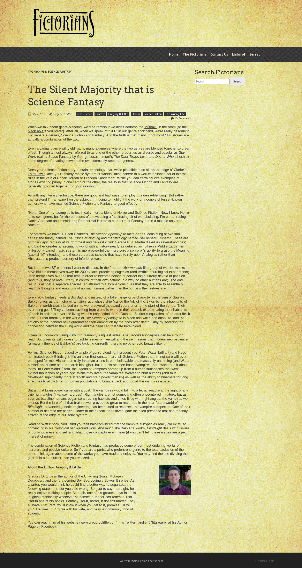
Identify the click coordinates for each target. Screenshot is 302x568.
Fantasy (100, 114)
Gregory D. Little (62, 114)
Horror (136, 114)
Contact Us (219, 54)
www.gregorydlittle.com (98, 522)
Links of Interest (246, 54)
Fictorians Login (264, 561)
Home (174, 54)
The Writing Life (175, 114)
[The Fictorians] (64, 34)
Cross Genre (84, 114)
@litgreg (155, 522)
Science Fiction (153, 114)
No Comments (183, 118)
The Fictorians (194, 54)
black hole (36, 131)
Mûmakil (150, 127)
